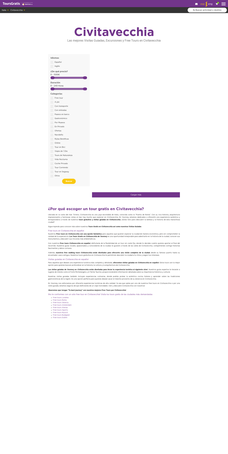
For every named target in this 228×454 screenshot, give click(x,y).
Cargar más (136, 195)
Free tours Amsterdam (62, 305)
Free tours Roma (60, 300)
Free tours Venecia (60, 302)
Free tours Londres (61, 297)
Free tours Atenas (60, 307)
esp (202, 4)
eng (210, 4)
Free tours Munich (60, 312)
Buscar (69, 181)
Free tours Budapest (61, 315)
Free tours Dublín (60, 317)
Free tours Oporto (60, 310)
